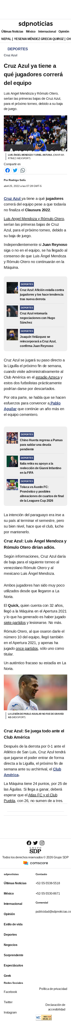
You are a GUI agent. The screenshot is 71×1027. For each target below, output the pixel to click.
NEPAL (6, 39)
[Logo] (36, 24)
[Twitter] (15, 170)
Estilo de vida (13, 924)
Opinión (64, 31)
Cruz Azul (10, 55)
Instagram (10, 1012)
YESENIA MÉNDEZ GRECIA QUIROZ (39, 39)
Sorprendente (13, 955)
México (31, 31)
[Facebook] (7, 170)
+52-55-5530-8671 (48, 893)
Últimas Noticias (12, 31)
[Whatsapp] (23, 170)
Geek (7, 975)
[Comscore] (35, 862)
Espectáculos (13, 965)
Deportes (10, 934)
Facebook (10, 992)
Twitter (8, 1002)
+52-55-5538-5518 (48, 883)
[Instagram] (42, 842)
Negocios (10, 944)
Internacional (47, 31)
